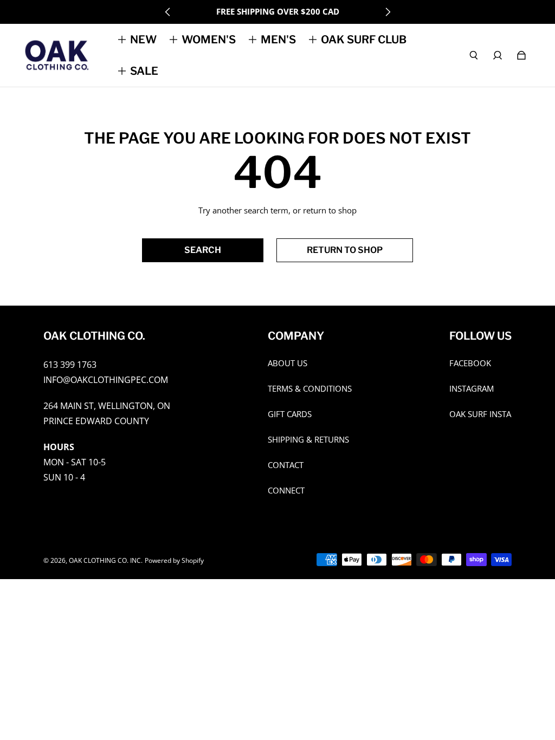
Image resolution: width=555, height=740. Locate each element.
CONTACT (286, 465)
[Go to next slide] (388, 12)
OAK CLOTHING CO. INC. (106, 560)
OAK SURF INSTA (480, 414)
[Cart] (521, 55)
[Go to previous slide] (168, 12)
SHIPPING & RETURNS (308, 439)
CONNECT (286, 490)
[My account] (497, 55)
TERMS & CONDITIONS (310, 388)
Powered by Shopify (174, 560)
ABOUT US (287, 363)
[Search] (474, 55)
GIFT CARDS (290, 414)
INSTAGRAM (471, 388)
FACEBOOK (470, 363)
